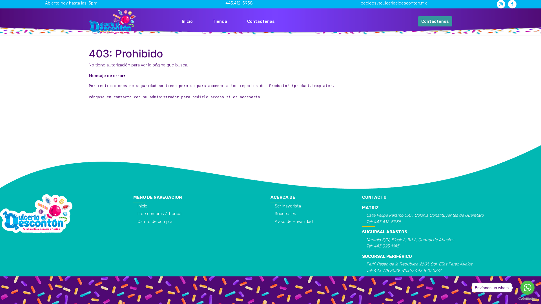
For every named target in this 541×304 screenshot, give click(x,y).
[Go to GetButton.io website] (527, 298)
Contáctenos (435, 21)
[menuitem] (187, 21)
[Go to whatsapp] (527, 288)
